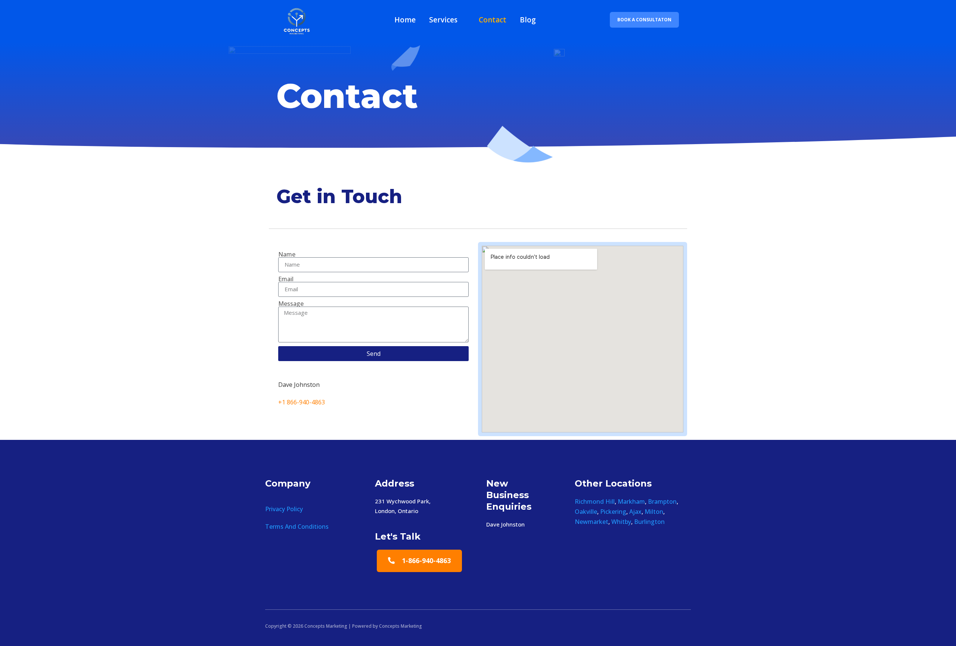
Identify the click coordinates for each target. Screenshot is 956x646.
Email (286, 279)
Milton (654, 511)
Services (443, 20)
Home (405, 20)
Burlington (649, 522)
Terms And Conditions (297, 526)
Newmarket (591, 522)
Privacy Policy (284, 509)
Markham (631, 501)
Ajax (635, 511)
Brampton (662, 501)
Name (286, 254)
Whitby (621, 522)
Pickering (613, 511)
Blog (528, 20)
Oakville (586, 511)
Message (291, 304)
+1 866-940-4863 (301, 402)
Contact (492, 20)
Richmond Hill (595, 501)
